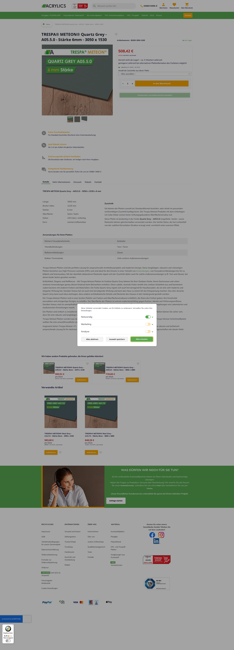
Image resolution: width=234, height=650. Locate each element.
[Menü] (12, 625)
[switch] (148, 316)
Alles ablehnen (92, 339)
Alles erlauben (142, 339)
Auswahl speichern (117, 339)
